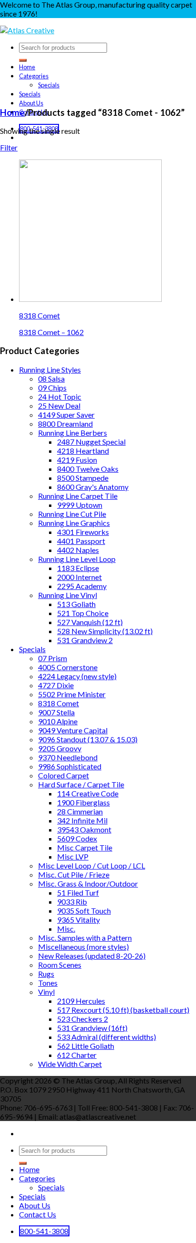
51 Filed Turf (78, 892)
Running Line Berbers (72, 432)
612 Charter (77, 1054)
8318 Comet (39, 315)
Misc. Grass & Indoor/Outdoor (88, 883)
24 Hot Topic (59, 396)
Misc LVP (72, 856)
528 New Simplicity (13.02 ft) (105, 631)
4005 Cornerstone (68, 667)
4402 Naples (78, 549)
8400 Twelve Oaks (87, 468)
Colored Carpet (63, 775)
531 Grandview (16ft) (92, 1027)
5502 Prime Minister (72, 694)
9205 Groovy (59, 748)
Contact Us (37, 1214)
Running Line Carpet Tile (78, 495)
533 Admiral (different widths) (106, 1036)
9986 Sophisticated (69, 766)
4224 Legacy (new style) (77, 676)
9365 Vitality (78, 919)
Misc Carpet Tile (84, 847)
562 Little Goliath (85, 1045)
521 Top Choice (82, 612)
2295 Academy (82, 585)
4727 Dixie (56, 685)
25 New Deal (59, 405)
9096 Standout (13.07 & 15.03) (87, 739)
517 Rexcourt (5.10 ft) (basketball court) (123, 1009)
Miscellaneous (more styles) (83, 946)
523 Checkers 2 (82, 1018)
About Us (31, 103)
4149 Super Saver (66, 414)
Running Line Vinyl (67, 594)
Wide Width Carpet (70, 1063)
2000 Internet (79, 576)
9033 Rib (72, 901)
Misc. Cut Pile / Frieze (73, 874)
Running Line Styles (50, 369)
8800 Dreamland (65, 423)
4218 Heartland (83, 450)
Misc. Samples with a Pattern (85, 937)
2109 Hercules (81, 1000)
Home (27, 67)
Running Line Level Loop (77, 558)
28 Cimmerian (80, 811)
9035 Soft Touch (84, 910)
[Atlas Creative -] (27, 30)
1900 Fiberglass (83, 802)
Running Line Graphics (74, 522)
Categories (34, 76)
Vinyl (46, 991)
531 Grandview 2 (85, 640)
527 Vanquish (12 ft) (90, 621)
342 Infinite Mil (82, 820)
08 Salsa (51, 378)
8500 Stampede (82, 477)
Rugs (46, 973)
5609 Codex (77, 838)
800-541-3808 (44, 1230)
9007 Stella (56, 712)
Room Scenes (59, 964)
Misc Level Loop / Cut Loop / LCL (91, 865)
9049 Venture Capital (73, 730)
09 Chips (52, 387)
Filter (9, 147)
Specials (48, 85)
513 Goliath (76, 603)
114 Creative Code (87, 793)
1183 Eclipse (78, 567)
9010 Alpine (58, 721)
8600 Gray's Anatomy (92, 486)
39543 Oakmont (84, 829)
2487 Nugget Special (91, 441)
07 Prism (52, 658)
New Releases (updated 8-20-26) (92, 955)
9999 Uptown (79, 504)
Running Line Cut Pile (72, 513)
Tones (48, 982)
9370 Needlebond (68, 757)
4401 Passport (81, 540)
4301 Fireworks (83, 531)
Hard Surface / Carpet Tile (81, 784)
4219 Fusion (77, 459)
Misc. (66, 928)
